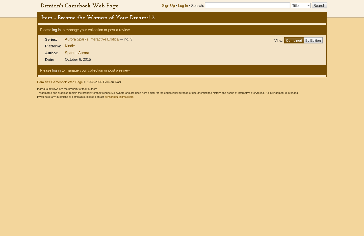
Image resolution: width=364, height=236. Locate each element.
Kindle (70, 46)
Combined (294, 40)
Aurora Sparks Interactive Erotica (92, 39)
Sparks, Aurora (77, 53)
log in (56, 30)
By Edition (313, 40)
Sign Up (168, 5)
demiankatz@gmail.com (119, 96)
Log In (183, 5)
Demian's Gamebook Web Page (79, 5)
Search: (197, 5)
